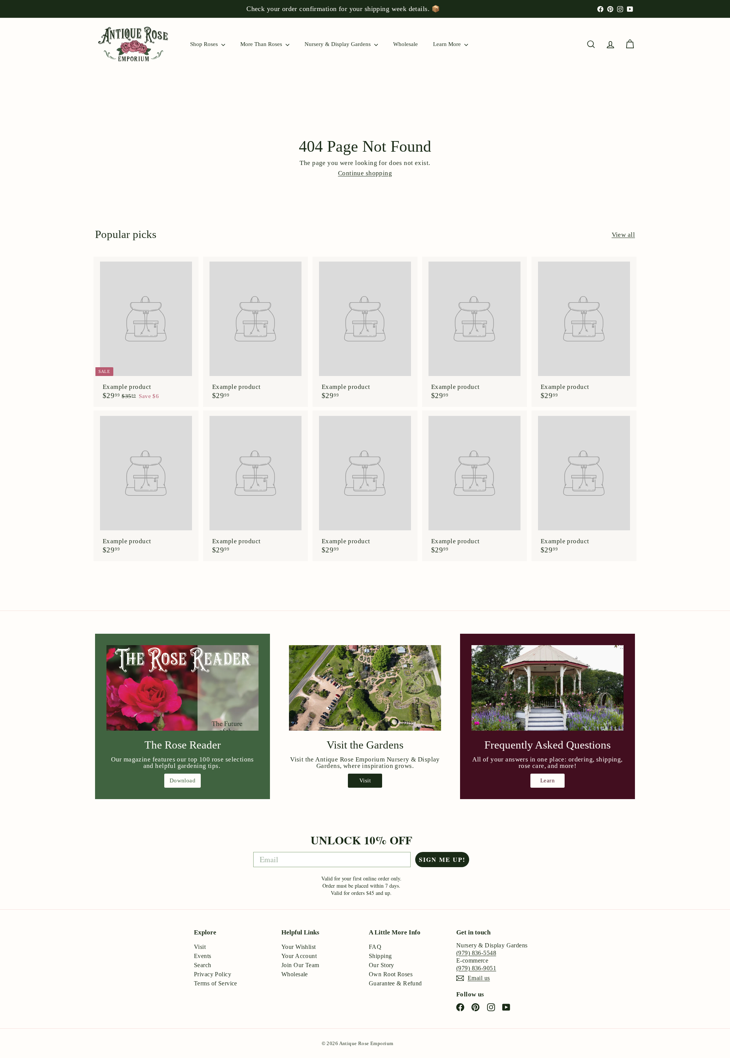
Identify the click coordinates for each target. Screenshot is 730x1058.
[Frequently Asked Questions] (547, 688)
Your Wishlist (298, 947)
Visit (365, 780)
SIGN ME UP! (442, 859)
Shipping (380, 956)
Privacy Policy (212, 974)
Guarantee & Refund (395, 983)
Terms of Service (215, 983)
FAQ (375, 947)
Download (182, 780)
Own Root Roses (391, 974)
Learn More (447, 44)
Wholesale (405, 44)
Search (202, 965)
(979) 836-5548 (476, 953)
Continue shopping (365, 173)
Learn (547, 780)
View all (623, 235)
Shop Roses (204, 44)
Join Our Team (300, 965)
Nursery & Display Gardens (338, 44)
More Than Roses (262, 44)
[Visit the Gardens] (365, 688)
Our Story (381, 965)
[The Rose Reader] (182, 688)
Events (202, 956)
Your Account (299, 956)
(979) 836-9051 (476, 968)
